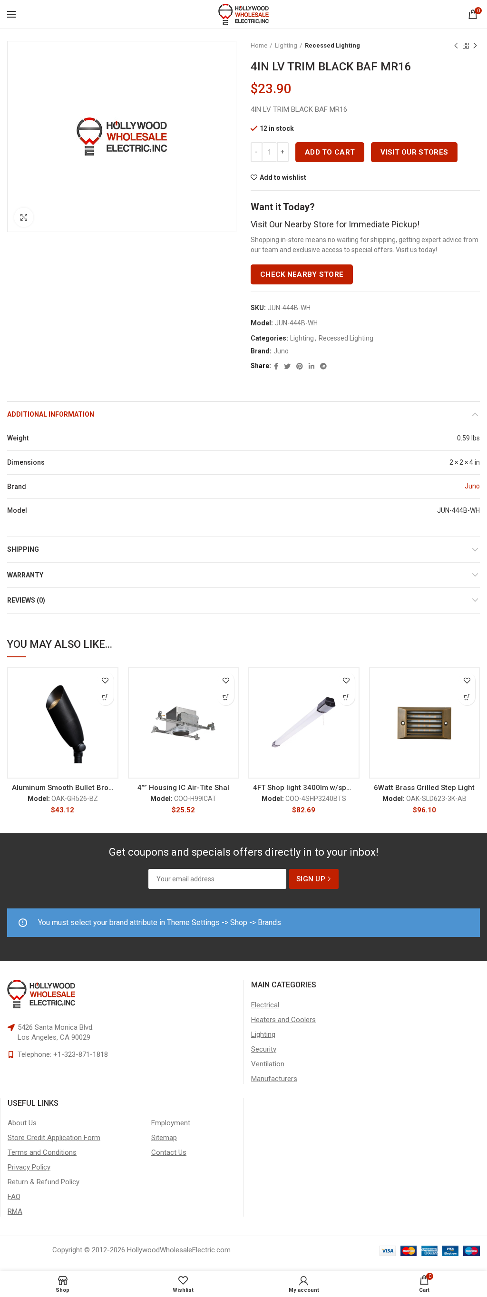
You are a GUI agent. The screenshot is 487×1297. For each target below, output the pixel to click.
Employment (170, 1123)
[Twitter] (287, 366)
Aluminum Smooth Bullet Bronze (63, 787)
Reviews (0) (26, 600)
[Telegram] (323, 366)
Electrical (265, 1005)
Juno (281, 351)
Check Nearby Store (301, 274)
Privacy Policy (29, 1167)
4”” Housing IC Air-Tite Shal (183, 787)
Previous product (456, 45)
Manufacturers (274, 1078)
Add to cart (330, 152)
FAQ (14, 1196)
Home (259, 45)
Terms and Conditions (42, 1152)
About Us (22, 1123)
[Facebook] (276, 366)
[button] (105, 697)
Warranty (25, 575)
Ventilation (267, 1064)
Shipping (23, 549)
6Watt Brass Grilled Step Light (424, 787)
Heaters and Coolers (283, 1019)
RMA (15, 1211)
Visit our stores (414, 152)
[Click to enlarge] (23, 217)
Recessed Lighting (332, 45)
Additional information (50, 414)
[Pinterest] (299, 366)
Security (263, 1049)
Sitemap (164, 1137)
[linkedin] (311, 366)
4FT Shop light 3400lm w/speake (304, 787)
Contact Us (168, 1152)
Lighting (286, 45)
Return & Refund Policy (43, 1182)
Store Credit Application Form (54, 1137)
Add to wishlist (283, 177)
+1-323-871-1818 (80, 1054)
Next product (475, 45)
